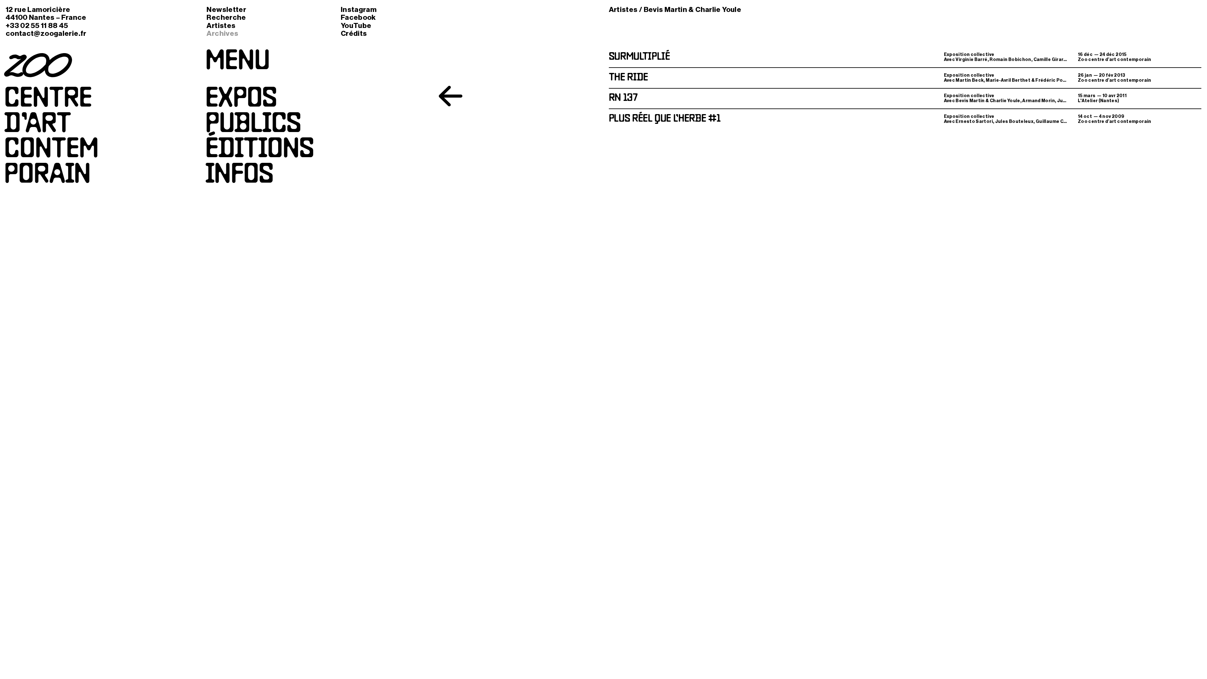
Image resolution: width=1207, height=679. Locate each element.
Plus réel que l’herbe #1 (665, 119)
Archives (222, 33)
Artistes (221, 25)
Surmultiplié (639, 57)
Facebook (358, 17)
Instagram (359, 9)
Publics (253, 125)
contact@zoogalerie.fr (46, 33)
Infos (239, 175)
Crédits (354, 33)
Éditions (259, 150)
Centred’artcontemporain (51, 137)
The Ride (628, 78)
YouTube (356, 25)
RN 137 (623, 98)
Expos (241, 99)
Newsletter (226, 9)
